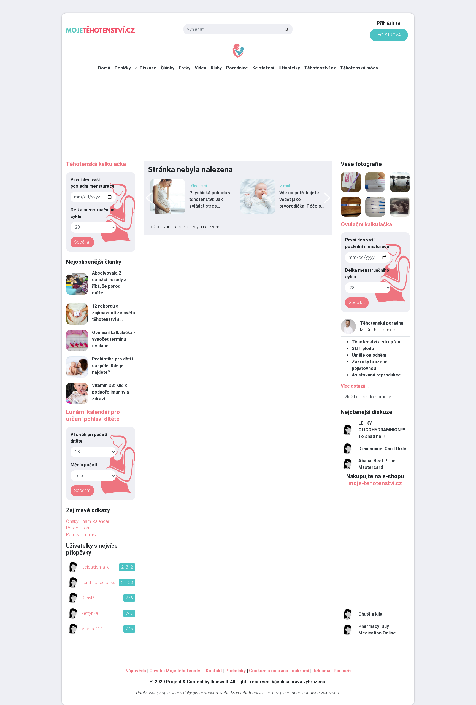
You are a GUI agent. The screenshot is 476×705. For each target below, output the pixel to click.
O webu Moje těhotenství (175, 670)
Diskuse (148, 68)
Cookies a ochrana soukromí (279, 670)
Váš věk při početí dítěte (89, 438)
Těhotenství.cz (320, 68)
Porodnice (237, 68)
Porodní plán (78, 528)
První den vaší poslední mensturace (93, 183)
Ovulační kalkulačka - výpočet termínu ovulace (113, 339)
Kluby (216, 68)
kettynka (90, 613)
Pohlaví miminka (82, 534)
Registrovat (389, 34)
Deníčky (123, 68)
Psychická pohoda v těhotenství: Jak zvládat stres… (210, 199)
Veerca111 (92, 628)
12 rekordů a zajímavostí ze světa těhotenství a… (113, 312)
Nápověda (135, 670)
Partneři (342, 670)
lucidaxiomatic (96, 567)
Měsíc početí (84, 464)
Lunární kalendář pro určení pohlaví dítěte (93, 415)
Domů (104, 68)
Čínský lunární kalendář (87, 521)
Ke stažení (263, 68)
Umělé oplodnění (369, 355)
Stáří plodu (363, 348)
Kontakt (214, 670)
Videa (200, 68)
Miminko (285, 186)
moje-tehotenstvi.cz (375, 483)
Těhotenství (198, 186)
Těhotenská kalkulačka (96, 164)
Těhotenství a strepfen (376, 342)
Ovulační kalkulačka (366, 224)
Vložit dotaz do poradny (367, 396)
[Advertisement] (238, 119)
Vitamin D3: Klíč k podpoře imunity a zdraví (110, 392)
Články (167, 68)
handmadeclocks (98, 582)
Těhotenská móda (359, 68)
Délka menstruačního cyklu (93, 213)
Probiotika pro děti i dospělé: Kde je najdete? (112, 365)
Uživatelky (289, 68)
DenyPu (89, 598)
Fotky (184, 68)
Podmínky (235, 670)
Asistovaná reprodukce (376, 375)
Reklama (321, 670)
